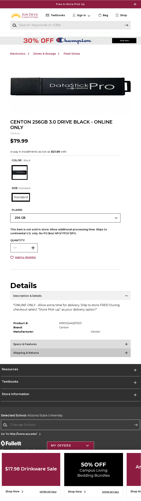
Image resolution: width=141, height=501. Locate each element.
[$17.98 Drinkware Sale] (31, 483)
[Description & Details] (70, 296)
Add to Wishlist (25, 257)
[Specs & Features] (70, 344)
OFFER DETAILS (48, 492)
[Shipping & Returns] (70, 353)
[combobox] (70, 425)
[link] (103, 15)
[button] (70, 4)
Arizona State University (32, 415)
